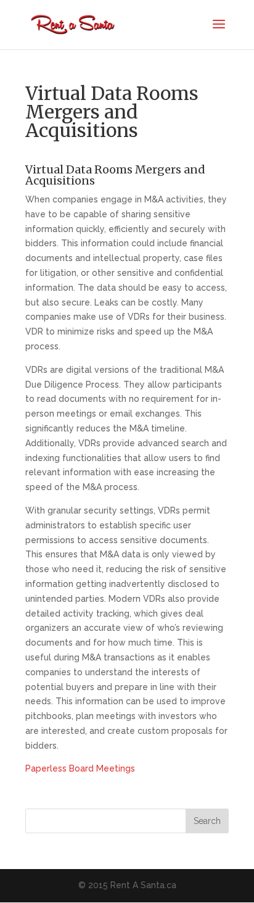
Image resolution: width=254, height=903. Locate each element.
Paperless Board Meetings (80, 768)
